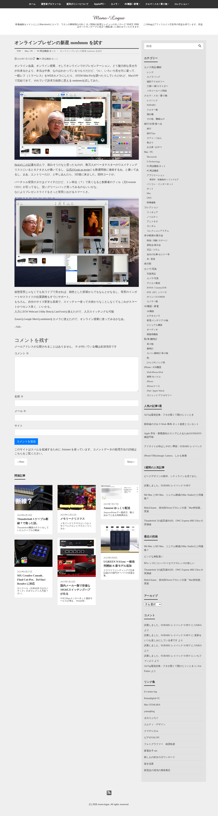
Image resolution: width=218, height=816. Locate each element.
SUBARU (151, 105)
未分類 (147, 263)
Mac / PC (148, 152)
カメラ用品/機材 (152, 67)
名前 (18, 396)
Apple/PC (99, 4)
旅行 (149, 128)
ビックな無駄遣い (153, 556)
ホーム (32, 4)
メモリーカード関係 (157, 90)
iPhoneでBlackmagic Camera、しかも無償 (165, 455)
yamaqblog (149, 711)
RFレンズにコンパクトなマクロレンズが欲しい (169, 563)
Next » (131, 461)
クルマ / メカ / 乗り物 (156, 4)
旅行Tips (151, 133)
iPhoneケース (153, 386)
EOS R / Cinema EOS (156, 287)
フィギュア (152, 212)
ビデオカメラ (153, 316)
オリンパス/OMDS (156, 297)
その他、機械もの (156, 119)
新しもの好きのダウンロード (159, 757)
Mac (149, 193)
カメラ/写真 (150, 269)
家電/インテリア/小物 (157, 320)
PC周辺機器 (152, 170)
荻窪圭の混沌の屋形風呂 (157, 770)
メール (20, 411)
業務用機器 (152, 334)
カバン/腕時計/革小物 (157, 353)
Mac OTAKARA (152, 704)
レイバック (152, 100)
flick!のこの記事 (24, 164)
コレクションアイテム (158, 231)
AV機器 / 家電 (131, 4)
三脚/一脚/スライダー (157, 86)
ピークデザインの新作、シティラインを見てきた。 (171, 476)
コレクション (181, 4)
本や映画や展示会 (153, 235)
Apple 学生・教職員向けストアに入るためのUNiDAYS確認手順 (172, 435)
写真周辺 (151, 273)
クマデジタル (151, 731)
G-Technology (153, 161)
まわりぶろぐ (151, 718)
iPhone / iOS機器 (152, 367)
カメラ (114, 4)
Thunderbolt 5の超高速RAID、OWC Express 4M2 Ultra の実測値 (173, 522)
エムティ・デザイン (155, 724)
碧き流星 (149, 763)
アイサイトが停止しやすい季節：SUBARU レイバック (173, 446)
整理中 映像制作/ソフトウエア (164, 180)
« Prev (20, 461)
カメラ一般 (152, 301)
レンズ (150, 72)
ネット (150, 188)
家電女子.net (150, 750)
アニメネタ (152, 221)
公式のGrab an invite (78, 169)
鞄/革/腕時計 (150, 339)
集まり (150, 142)
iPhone (150, 381)
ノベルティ (152, 217)
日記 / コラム (153, 249)
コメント (21, 353)
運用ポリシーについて (77, 4)
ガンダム (151, 226)
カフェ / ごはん (154, 138)
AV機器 (150, 311)
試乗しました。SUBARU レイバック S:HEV (167, 485)
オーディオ (152, 329)
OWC (149, 198)
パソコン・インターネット (160, 184)
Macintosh (152, 156)
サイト (18, 425)
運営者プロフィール (51, 4)
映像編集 (151, 202)
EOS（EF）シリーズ (157, 292)
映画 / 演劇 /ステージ (157, 240)
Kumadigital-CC (152, 698)
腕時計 (150, 348)
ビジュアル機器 (154, 325)
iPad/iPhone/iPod (155, 372)
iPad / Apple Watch (155, 390)
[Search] (199, 46)
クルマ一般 (152, 109)
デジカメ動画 (153, 283)
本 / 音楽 (151, 259)
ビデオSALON (151, 737)
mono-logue (103, 804)
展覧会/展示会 (154, 245)
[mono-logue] (109, 18)
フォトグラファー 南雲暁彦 (159, 744)
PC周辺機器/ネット (48, 59)
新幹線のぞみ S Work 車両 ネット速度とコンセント (171, 424)
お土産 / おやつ (154, 147)
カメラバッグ (153, 77)
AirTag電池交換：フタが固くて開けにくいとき (169, 414)
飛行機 (150, 114)
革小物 (150, 344)
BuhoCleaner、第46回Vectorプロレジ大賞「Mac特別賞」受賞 (173, 509)
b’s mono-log (150, 691)
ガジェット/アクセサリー (159, 395)
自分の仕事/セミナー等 (158, 254)
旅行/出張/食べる (153, 123)
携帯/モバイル (154, 376)
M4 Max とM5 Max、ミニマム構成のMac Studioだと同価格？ (173, 496)
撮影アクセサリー (156, 81)
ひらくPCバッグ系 (156, 362)
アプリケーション (156, 175)
